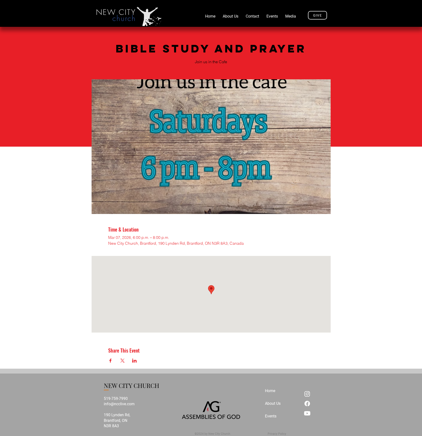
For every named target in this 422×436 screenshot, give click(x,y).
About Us (273, 403)
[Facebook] (307, 403)
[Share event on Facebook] (110, 361)
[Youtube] (307, 413)
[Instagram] (307, 393)
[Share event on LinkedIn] (134, 361)
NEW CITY (116, 12)
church (124, 18)
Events (270, 416)
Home (270, 390)
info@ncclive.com (119, 404)
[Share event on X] (122, 361)
